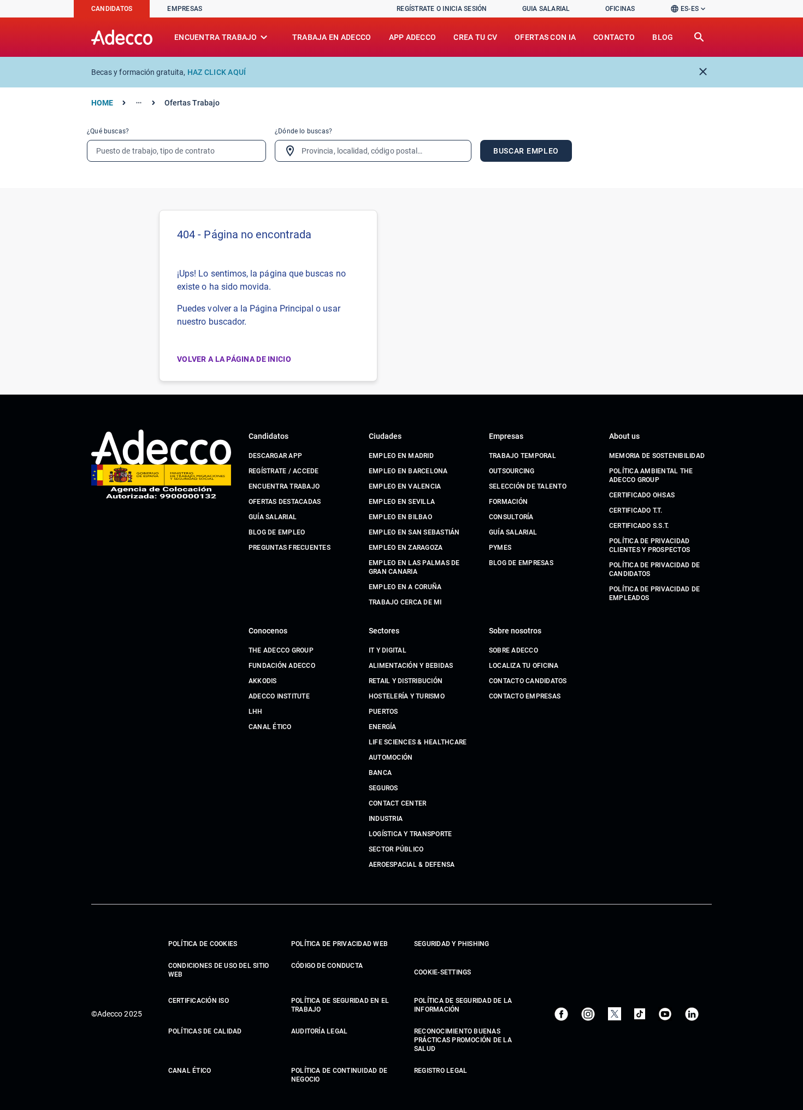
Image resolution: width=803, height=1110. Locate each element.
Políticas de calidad (205, 1031)
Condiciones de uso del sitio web (218, 970)
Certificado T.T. (635, 510)
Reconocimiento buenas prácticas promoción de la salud (463, 1040)
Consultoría (511, 517)
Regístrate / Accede (284, 471)
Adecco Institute (279, 696)
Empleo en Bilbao (400, 517)
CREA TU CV (475, 37)
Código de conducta (327, 966)
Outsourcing (512, 471)
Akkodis (263, 681)
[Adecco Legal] (161, 482)
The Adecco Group (281, 650)
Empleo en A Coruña (405, 587)
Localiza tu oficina (524, 665)
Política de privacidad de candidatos (654, 569)
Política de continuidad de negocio (339, 1075)
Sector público (396, 849)
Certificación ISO (198, 1001)
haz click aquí (216, 72)
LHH (256, 711)
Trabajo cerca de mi (405, 602)
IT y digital (387, 650)
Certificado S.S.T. (639, 526)
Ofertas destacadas (285, 502)
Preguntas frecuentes (289, 547)
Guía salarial (273, 517)
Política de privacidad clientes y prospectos (649, 545)
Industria (386, 819)
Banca (380, 773)
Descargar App (275, 456)
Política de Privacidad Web (339, 944)
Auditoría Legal (319, 1031)
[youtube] (665, 1014)
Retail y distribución (405, 681)
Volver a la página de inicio (234, 359)
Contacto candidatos (528, 681)
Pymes (500, 547)
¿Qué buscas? (108, 131)
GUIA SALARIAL (546, 9)
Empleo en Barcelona (408, 471)
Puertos (383, 711)
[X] (614, 1013)
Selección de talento (527, 486)
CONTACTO (614, 37)
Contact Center (397, 803)
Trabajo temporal (522, 456)
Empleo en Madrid (401, 456)
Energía (383, 727)
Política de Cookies (203, 944)
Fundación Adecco (282, 665)
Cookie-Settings (442, 972)
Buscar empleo (526, 150)
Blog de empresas (521, 563)
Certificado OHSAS (642, 495)
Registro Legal (440, 1070)
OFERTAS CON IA (545, 37)
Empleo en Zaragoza (405, 547)
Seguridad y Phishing (451, 944)
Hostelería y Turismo (407, 696)
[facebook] (561, 1014)
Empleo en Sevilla (402, 502)
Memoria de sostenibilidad (657, 456)
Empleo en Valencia (405, 486)
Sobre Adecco (513, 650)
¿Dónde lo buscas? (303, 131)
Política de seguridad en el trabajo (340, 1005)
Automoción (390, 757)
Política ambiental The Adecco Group (651, 475)
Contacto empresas (524, 696)
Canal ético (270, 727)
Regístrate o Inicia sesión (442, 9)
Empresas (184, 9)
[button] (691, 8)
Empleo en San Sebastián (414, 532)
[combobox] (373, 151)
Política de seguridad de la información (463, 1005)
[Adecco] (121, 37)
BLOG (662, 37)
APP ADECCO (412, 37)
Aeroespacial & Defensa (411, 864)
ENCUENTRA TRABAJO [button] (222, 37)
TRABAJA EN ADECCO (331, 37)
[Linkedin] (692, 1014)
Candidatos (111, 9)
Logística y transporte (410, 834)
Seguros (383, 788)
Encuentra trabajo (284, 486)
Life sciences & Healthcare (418, 742)
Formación (508, 502)
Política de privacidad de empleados (654, 593)
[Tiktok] (639, 1013)
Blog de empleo (277, 532)
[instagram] (588, 1014)
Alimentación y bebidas (411, 665)
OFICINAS (620, 9)
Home (102, 102)
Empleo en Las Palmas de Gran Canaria (414, 567)
